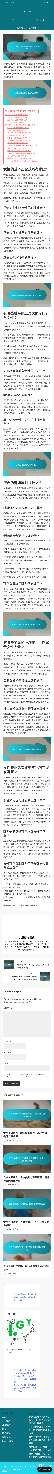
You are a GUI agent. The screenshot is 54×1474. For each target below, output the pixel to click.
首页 (13, 20)
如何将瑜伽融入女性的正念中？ (18, 128)
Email (7, 1053)
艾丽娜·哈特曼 (27, 937)
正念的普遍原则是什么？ (14, 135)
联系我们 (21, 28)
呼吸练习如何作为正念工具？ (17, 138)
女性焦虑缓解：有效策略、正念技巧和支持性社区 (25, 1379)
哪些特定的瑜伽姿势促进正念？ (20, 130)
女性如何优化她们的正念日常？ (18, 156)
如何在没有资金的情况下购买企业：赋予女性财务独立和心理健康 (40, 1420)
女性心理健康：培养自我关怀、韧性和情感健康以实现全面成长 (25, 1297)
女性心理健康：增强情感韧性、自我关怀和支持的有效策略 (25, 1388)
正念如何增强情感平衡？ (15, 122)
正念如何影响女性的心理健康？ (18, 117)
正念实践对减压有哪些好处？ (17, 120)
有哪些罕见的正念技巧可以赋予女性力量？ (22, 145)
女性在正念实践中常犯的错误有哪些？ (20, 153)
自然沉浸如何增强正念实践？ (17, 148)
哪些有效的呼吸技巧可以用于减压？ (21, 140)
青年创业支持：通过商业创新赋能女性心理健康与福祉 (40, 1440)
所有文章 (40, 20)
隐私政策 (6, 1433)
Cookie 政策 (7, 1441)
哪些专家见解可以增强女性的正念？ (19, 159)
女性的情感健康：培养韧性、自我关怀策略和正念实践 (40, 1430)
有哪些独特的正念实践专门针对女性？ (20, 125)
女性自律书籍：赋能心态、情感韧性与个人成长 (40, 1448)
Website (8, 1064)
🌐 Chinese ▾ (44, 1469)
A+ (6, 2)
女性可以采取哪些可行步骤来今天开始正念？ (22, 161)
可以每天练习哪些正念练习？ (17, 143)
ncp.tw (27, 11)
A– (12, 2)
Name (7, 1042)
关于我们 (33, 28)
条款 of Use (7, 1437)
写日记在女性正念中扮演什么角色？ (19, 133)
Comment (8, 1008)
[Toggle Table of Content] (39, 111)
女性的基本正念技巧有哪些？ (16, 115)
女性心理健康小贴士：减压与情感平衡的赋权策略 (40, 1455)
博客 (4, 1429)
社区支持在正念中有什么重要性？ (19, 151)
